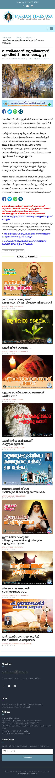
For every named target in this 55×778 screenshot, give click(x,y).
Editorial (26, 707)
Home (4, 705)
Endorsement (7, 707)
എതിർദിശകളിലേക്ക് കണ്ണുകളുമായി (17, 442)
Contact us (22, 705)
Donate (18, 707)
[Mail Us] (32, 6)
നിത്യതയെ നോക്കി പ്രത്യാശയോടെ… (16, 590)
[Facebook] (23, 6)
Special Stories (9, 251)
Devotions (16, 644)
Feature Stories (7, 448)
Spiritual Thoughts (21, 352)
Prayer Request (35, 705)
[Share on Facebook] (4, 111)
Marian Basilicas (8, 496)
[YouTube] (27, 6)
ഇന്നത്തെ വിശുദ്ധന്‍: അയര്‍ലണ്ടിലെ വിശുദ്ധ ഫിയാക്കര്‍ (27, 301)
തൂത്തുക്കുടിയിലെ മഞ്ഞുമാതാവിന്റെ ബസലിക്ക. (23, 490)
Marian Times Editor (39, 59)
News (18, 37)
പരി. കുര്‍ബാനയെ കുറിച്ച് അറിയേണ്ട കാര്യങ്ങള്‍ (20, 638)
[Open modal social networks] (20, 111)
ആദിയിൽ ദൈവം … (16, 348)
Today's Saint (18, 306)
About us (12, 705)
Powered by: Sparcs (27, 774)
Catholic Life (6, 400)
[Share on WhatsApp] (15, 111)
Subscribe (27, 758)
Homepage (6, 37)
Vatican (29, 37)
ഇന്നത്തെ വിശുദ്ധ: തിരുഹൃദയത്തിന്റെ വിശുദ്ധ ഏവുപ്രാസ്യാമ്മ (22, 540)
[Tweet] (9, 111)
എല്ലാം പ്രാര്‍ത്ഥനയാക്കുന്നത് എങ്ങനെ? (23, 394)
